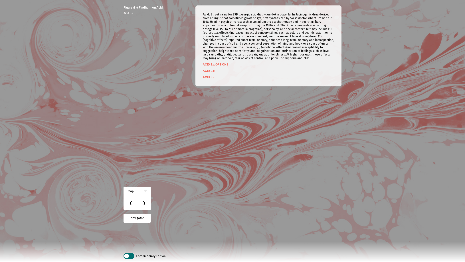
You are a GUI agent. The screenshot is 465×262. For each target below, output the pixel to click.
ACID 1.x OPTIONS (216, 64)
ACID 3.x (209, 77)
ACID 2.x (209, 70)
